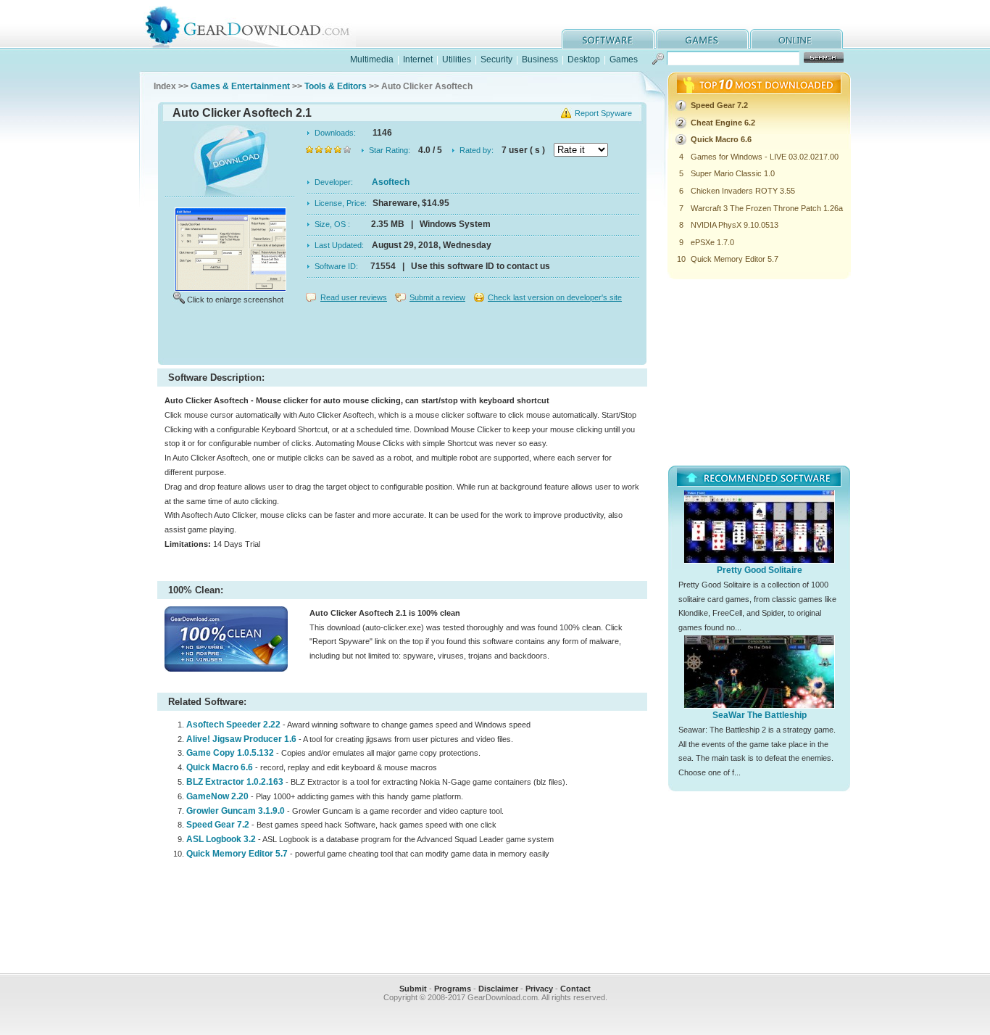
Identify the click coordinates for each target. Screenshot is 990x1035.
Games (624, 59)
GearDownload (258, 24)
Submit (413, 988)
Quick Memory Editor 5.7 (237, 854)
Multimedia (372, 59)
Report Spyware (603, 113)
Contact (575, 988)
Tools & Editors (335, 86)
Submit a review (437, 297)
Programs (452, 988)
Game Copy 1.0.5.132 (230, 753)
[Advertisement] (402, 336)
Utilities (456, 59)
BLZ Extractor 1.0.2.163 (234, 782)
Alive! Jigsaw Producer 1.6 (241, 739)
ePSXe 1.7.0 (712, 242)
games (702, 39)
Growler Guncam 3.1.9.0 (235, 811)
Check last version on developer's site (555, 297)
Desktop (583, 59)
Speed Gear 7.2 (217, 825)
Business (540, 59)
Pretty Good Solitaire (759, 570)
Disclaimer (498, 988)
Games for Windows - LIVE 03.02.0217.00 (765, 156)
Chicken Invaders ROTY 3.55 (743, 190)
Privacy (539, 988)
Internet (418, 59)
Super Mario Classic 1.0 (733, 173)
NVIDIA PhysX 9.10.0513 (734, 224)
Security (496, 59)
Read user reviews (353, 297)
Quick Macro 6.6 (219, 767)
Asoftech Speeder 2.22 (233, 724)
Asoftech (390, 182)
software (608, 39)
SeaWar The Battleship (759, 715)
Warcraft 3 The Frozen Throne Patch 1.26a (767, 208)
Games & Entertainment (240, 86)
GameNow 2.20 (217, 796)
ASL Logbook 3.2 (221, 839)
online (796, 39)
